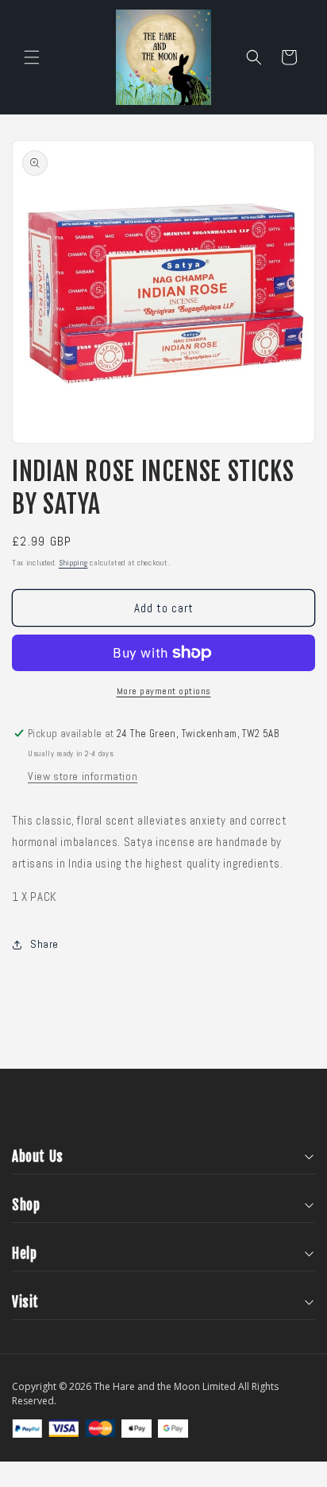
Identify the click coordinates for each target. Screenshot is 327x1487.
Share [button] (44, 944)
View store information (82, 776)
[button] (31, 57)
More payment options (164, 691)
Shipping (73, 562)
